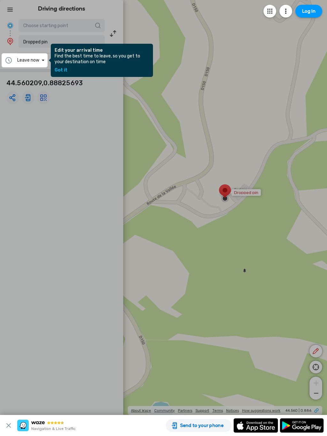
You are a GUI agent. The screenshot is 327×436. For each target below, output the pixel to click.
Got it (61, 70)
